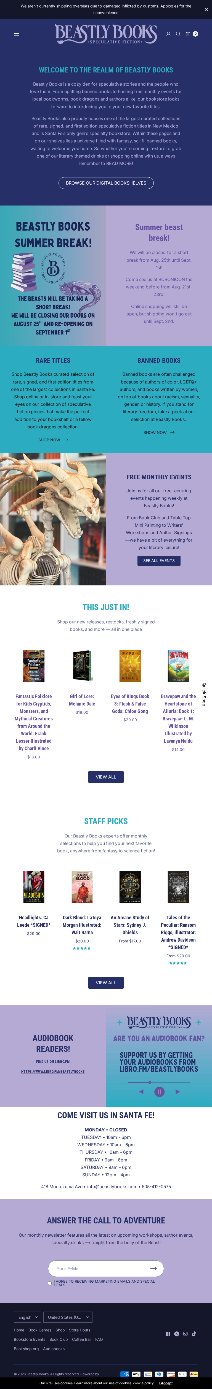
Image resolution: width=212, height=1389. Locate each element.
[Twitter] (176, 1333)
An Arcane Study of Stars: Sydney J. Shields (130, 925)
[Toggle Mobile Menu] (20, 34)
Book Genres (39, 1330)
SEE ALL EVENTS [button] (159, 560)
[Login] (168, 34)
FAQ (99, 1339)
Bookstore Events (29, 1339)
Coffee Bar (81, 1339)
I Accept (166, 1383)
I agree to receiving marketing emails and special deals (104, 1283)
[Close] (206, 9)
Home (19, 1330)
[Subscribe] (157, 1268)
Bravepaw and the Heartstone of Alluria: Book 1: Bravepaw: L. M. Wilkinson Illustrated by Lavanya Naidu (178, 718)
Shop (60, 1330)
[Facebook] (167, 1333)
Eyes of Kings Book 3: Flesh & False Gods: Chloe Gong (130, 703)
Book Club (58, 1339)
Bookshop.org (26, 1348)
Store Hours (79, 1330)
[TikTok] (194, 1333)
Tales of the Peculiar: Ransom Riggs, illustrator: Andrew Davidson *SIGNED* (178, 932)
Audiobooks (54, 1348)
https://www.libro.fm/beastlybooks (53, 1072)
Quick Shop (204, 694)
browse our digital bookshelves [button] (106, 183)
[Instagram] (185, 1333)
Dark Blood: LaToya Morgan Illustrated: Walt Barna (82, 925)
